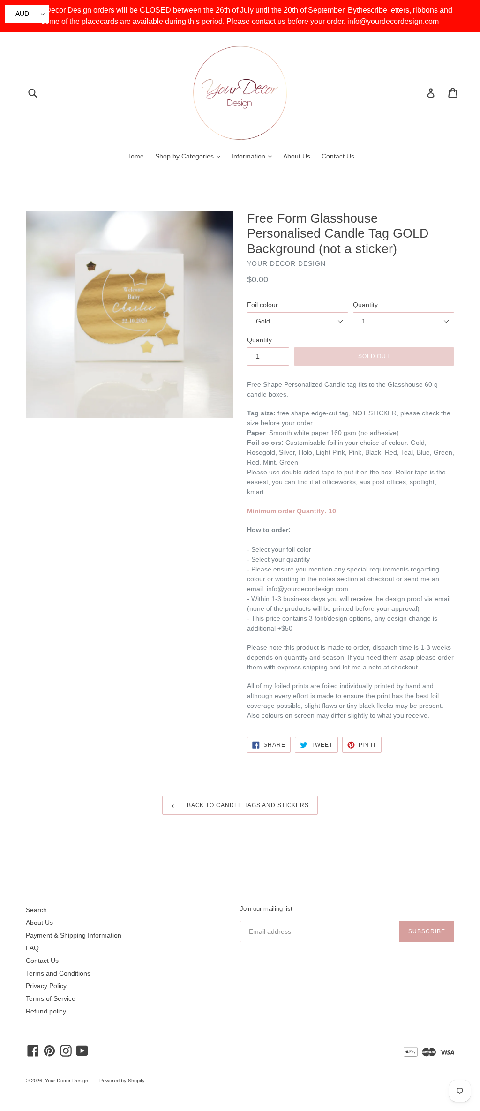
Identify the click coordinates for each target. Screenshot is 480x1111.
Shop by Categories (190, 156)
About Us (296, 156)
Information (254, 156)
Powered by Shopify (122, 1080)
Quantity (365, 304)
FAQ (32, 948)
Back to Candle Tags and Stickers (247, 805)
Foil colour (262, 304)
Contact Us (338, 156)
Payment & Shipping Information (73, 935)
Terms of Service (50, 998)
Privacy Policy (46, 986)
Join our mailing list (266, 908)
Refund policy (46, 1011)
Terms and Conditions (58, 973)
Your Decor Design (66, 1080)
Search (36, 910)
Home (135, 156)
